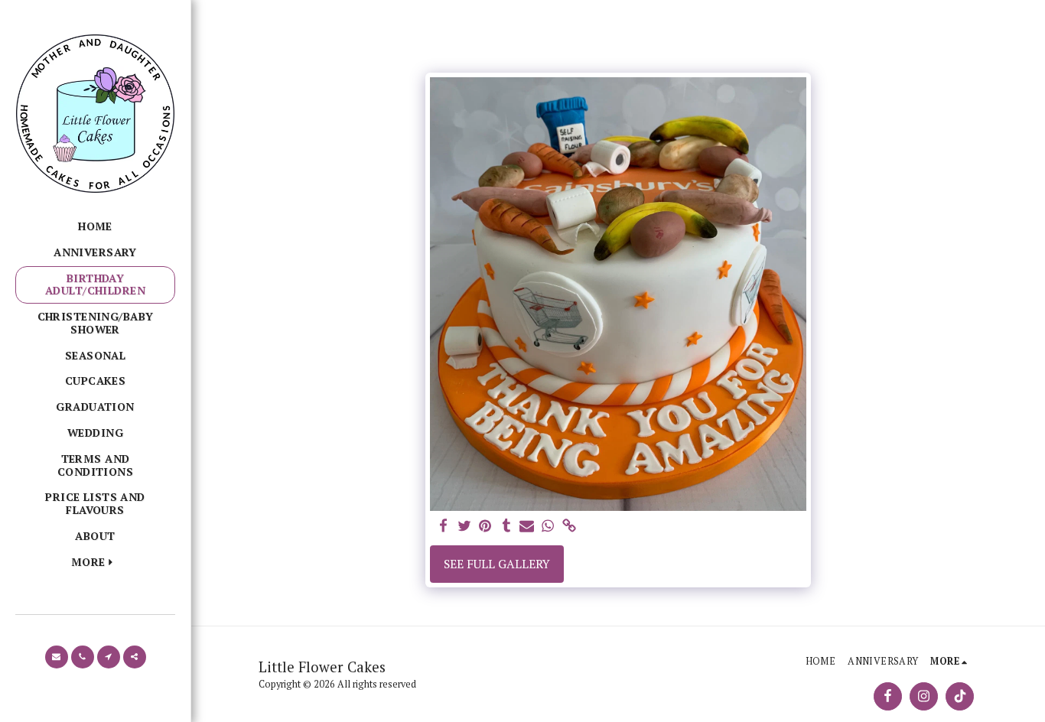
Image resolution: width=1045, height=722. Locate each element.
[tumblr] (506, 527)
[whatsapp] (548, 527)
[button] (56, 657)
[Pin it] (485, 527)
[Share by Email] (527, 527)
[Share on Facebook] (443, 527)
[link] (569, 527)
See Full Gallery (497, 563)
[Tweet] (464, 527)
